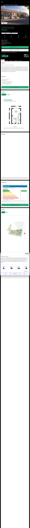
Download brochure (16, 87)
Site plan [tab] (3, 212)
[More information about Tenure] (6, 41)
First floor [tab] (8, 94)
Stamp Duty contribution (14, 33)
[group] (15, 15)
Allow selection (15, 273)
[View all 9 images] (15, 15)
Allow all (24, 273)
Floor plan (6, 60)
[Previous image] (1, 25)
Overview (2, 60)
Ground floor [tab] (3, 94)
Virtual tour (11, 60)
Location (20, 60)
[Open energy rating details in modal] (15, 193)
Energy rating (16, 60)
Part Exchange (3, 33)
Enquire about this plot (15, 47)
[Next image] (28, 25)
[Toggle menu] (28, 2)
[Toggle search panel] (15, 2)
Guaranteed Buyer (8, 33)
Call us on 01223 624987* (16, 50)
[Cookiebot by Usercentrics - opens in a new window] (25, 253)
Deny (5, 273)
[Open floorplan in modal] (15, 113)
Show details (26, 271)
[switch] (11, 268)
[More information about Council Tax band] (11, 43)
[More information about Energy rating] (6, 40)
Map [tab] (6, 212)
